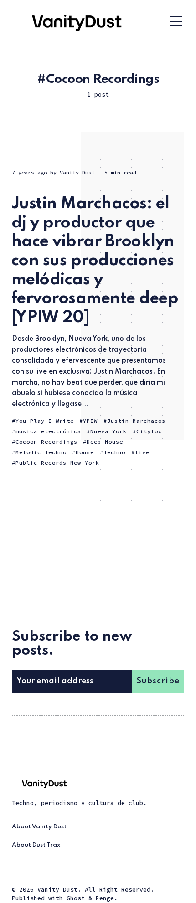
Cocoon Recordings (46, 441)
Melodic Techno (41, 452)
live (142, 452)
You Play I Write (44, 420)
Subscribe (158, 681)
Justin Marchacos (136, 420)
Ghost (76, 898)
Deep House (105, 441)
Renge (105, 898)
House (85, 452)
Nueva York (108, 431)
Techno (114, 452)
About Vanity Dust (39, 827)
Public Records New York (57, 462)
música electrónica (48, 431)
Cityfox (149, 431)
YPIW (90, 420)
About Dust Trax (36, 845)
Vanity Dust (77, 172)
